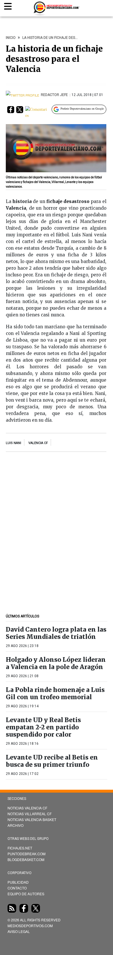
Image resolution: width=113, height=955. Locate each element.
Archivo (15, 825)
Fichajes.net (20, 847)
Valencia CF (38, 443)
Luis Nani (13, 443)
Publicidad (18, 882)
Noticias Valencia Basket (32, 819)
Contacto (17, 887)
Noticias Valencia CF (27, 807)
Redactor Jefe (55, 95)
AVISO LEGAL (19, 931)
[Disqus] (56, 534)
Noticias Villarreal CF (30, 813)
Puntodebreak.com (26, 853)
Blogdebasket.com (26, 859)
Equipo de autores (26, 893)
